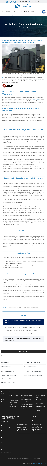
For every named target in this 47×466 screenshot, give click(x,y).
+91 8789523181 (5, 445)
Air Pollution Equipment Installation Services (40, 405)
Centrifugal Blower (14, 400)
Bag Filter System (14, 395)
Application (26, 11)
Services (20, 11)
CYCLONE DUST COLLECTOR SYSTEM (15, 15)
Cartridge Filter (25, 401)
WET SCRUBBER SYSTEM (33, 15)
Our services (36, 99)
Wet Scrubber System (26, 399)
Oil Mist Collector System (27, 404)
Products (14, 11)
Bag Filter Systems (31, 305)
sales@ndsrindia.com (6, 452)
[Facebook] (10, 1)
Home (2, 11)
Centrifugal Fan (13, 397)
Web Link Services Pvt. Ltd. (39, 463)
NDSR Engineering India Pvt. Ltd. (12, 461)
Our (3, 77)
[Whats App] (6, 1)
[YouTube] (14, 1)
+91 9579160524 (5, 432)
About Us (8, 11)
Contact (33, 11)
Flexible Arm (13, 406)
